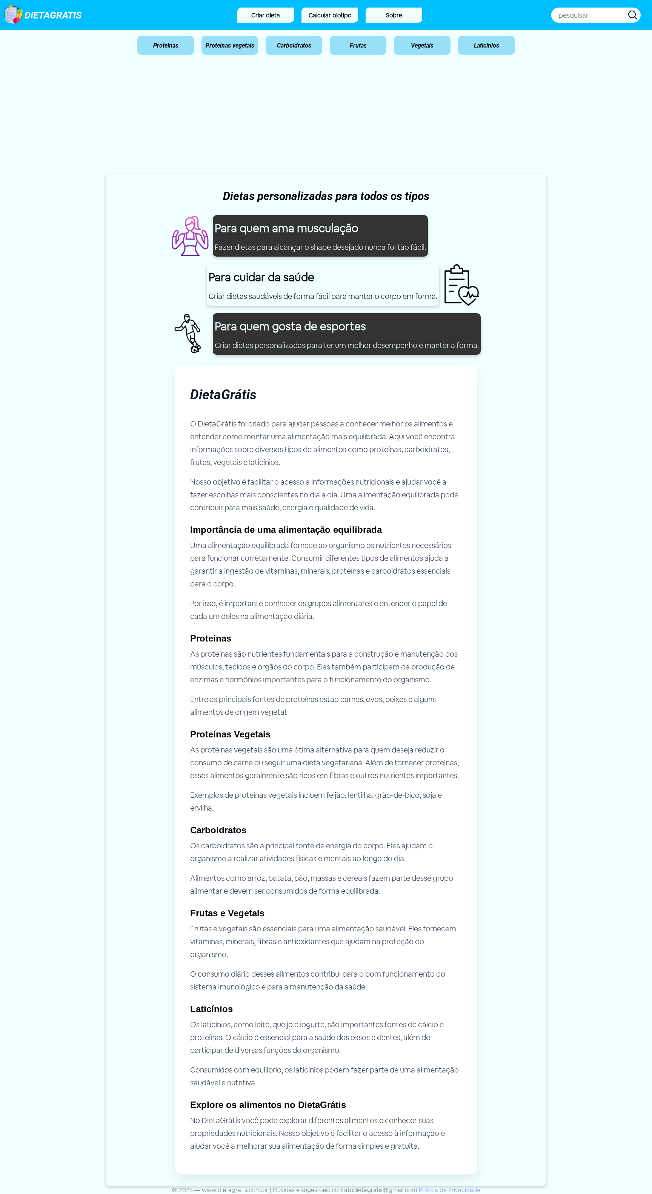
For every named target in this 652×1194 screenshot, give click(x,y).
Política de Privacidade (449, 1190)
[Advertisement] (326, 117)
